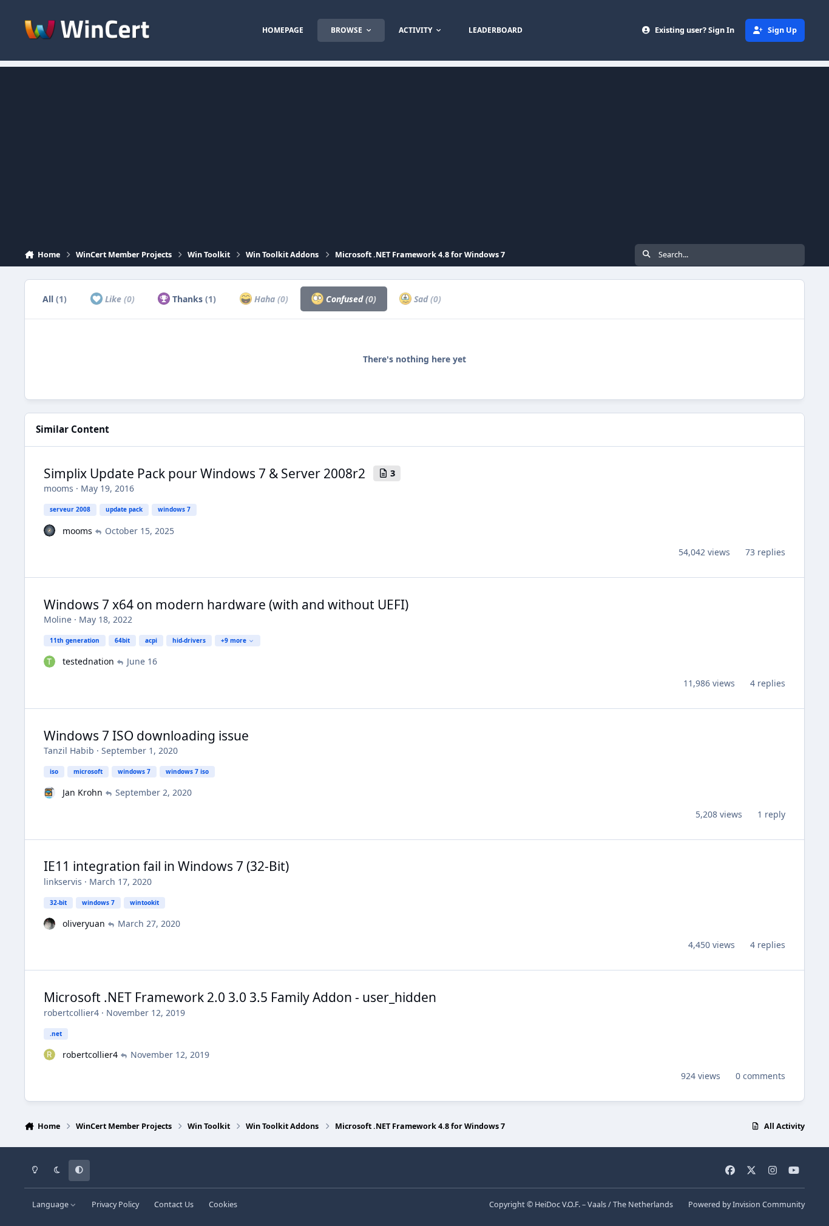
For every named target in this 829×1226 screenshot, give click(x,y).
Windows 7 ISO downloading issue (146, 735)
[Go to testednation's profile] (50, 661)
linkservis (63, 881)
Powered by (746, 1204)
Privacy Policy (115, 1204)
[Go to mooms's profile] (50, 530)
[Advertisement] (414, 152)
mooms (58, 488)
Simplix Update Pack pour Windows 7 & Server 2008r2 (204, 473)
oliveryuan (84, 923)
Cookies (223, 1204)
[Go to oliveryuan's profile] (50, 924)
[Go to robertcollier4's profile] (50, 1055)
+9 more (233, 640)
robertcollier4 (71, 1012)
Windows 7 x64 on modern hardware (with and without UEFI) (226, 604)
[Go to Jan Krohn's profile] (50, 793)
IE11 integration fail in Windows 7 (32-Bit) (166, 866)
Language (51, 1204)
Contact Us (174, 1204)
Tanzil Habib (69, 750)
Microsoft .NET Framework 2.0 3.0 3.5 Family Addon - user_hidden (240, 997)
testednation (88, 661)
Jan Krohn (83, 792)
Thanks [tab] (193, 299)
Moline (58, 619)
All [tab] (54, 299)
